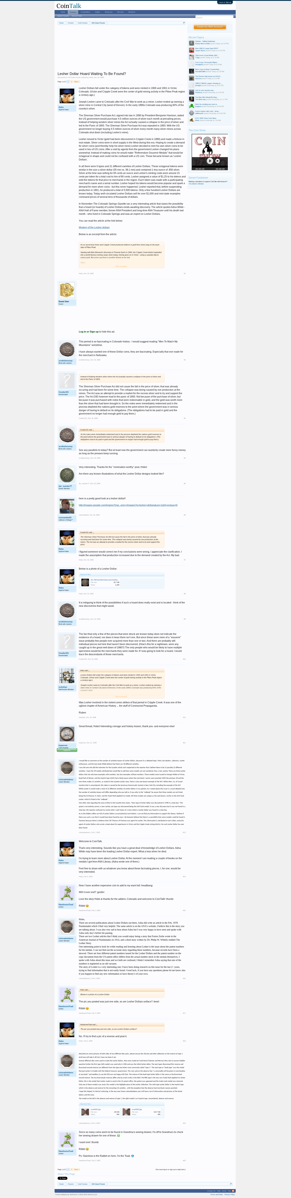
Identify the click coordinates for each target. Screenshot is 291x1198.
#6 (185, 515)
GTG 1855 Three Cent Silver (205, 118)
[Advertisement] (122, 50)
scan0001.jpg (95, 1109)
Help (218, 1191)
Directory (120, 12)
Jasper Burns (200, 50)
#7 (185, 560)
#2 (185, 360)
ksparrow (63, 745)
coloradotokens (66, 779)
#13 (184, 832)
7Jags (197, 57)
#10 (184, 659)
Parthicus (198, 92)
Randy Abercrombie (202, 43)
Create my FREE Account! (210, 27)
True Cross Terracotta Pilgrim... (206, 62)
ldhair (197, 120)
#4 (185, 458)
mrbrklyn (63, 687)
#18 (184, 1041)
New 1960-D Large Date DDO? (206, 48)
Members (131, 12)
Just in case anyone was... (205, 90)
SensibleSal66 (200, 71)
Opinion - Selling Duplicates (205, 41)
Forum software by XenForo (76, 1194)
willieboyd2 (199, 113)
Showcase (108, 12)
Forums (73, 12)
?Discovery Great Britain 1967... (207, 55)
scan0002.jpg (137, 1109)
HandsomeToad (66, 904)
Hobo (91, 77)
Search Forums (63, 16)
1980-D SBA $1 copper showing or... (208, 83)
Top (229, 1191)
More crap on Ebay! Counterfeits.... (208, 69)
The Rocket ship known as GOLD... (208, 76)
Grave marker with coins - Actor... (207, 111)
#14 (184, 876)
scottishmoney (65, 361)
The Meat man (200, 99)
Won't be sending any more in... (206, 104)
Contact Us (211, 1191)
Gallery (97, 12)
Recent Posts (77, 16)
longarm (198, 106)
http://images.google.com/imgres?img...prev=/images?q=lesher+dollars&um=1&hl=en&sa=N (128, 505)
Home (63, 12)
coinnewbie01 (65, 517)
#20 (184, 1160)
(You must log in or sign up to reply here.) (171, 1169)
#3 (185, 418)
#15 (184, 910)
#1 (185, 273)
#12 (184, 743)
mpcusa (198, 78)
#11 (184, 717)
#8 (185, 594)
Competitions (85, 12)
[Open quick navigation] (184, 23)
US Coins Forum (74, 77)
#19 (184, 1123)
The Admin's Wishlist (196, 184)
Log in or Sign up (225, 2)
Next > (76, 82)
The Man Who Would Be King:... (206, 97)
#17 (184, 1013)
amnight (198, 85)
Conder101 (64, 392)
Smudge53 (199, 64)
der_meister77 (65, 486)
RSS (233, 1191)
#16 (184, 978)
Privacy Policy (229, 1194)
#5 (185, 483)
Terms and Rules (216, 1194)
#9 (185, 619)
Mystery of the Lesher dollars (94, 227)
